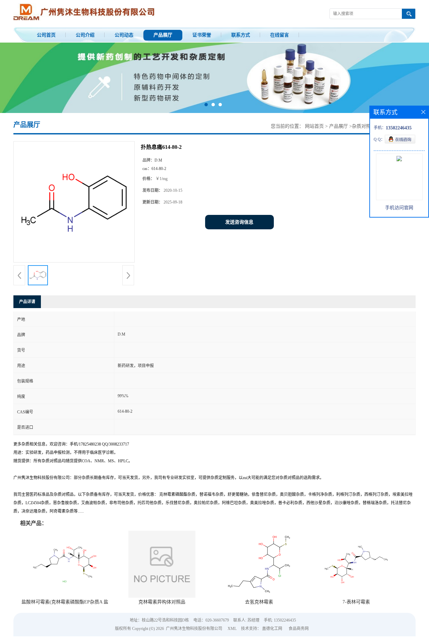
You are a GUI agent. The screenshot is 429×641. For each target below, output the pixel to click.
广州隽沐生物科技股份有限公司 (194, 628)
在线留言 (279, 35)
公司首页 (46, 35)
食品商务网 (299, 628)
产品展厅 (163, 35)
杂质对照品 (363, 126)
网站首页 (314, 126)
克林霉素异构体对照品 (161, 601)
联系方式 (240, 35)
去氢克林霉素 (259, 601)
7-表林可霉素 (356, 601)
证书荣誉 (201, 35)
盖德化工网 (272, 628)
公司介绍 (85, 35)
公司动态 (124, 35)
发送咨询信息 (239, 222)
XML (232, 628)
